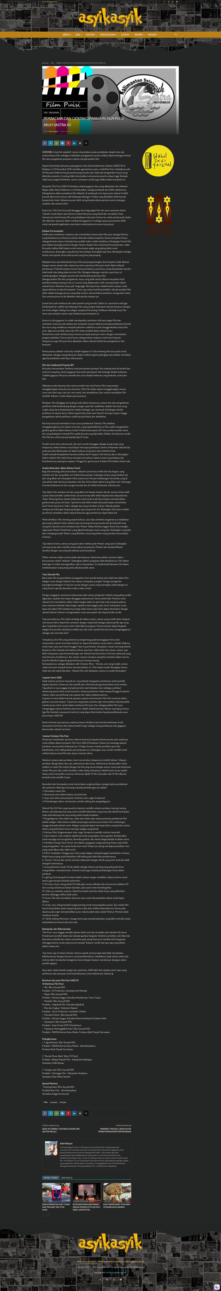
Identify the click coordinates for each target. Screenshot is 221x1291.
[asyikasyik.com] (110, 18)
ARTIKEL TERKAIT (51, 1178)
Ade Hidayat (53, 131)
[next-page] (47, 1215)
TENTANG (81, 1262)
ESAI (78, 34)
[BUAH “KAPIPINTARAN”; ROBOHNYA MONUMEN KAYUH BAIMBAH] (117, 1192)
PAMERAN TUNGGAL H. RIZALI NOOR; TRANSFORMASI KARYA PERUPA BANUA (114, 1130)
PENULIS (119, 1262)
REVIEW (138, 34)
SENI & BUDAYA (107, 34)
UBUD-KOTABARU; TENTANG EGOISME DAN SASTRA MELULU (61, 1130)
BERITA (66, 34)
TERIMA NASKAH (106, 1262)
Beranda (45, 63)
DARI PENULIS (66, 1178)
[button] (176, 35)
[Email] (86, 143)
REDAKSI (91, 1262)
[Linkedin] (74, 143)
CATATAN (107, 1201)
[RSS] (168, 2)
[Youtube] (177, 2)
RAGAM (152, 34)
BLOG (141, 1262)
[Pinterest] (68, 143)
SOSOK (125, 34)
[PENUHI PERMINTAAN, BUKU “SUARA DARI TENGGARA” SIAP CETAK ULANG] (56, 1192)
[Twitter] (173, 2)
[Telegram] (62, 143)
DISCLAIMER (131, 1262)
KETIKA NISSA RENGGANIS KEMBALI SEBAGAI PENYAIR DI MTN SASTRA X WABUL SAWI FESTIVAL (86, 1207)
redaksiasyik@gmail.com (116, 1272)
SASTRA (90, 34)
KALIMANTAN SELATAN (81, 1201)
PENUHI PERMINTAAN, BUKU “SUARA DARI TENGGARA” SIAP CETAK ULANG (56, 1207)
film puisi (63, 1102)
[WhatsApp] (56, 143)
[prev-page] (43, 1215)
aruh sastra (53, 1102)
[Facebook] (164, 2)
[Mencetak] (80, 143)
